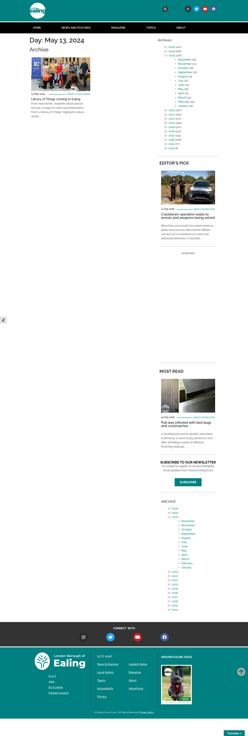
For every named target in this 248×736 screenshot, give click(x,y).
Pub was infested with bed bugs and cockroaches (186, 424)
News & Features (107, 664)
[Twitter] (197, 9)
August (182, 76)
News (87, 94)
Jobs (51, 681)
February (183, 101)
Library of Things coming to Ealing (55, 99)
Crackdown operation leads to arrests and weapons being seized (188, 216)
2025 (172, 51)
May (180, 89)
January (183, 106)
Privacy (102, 696)
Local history (105, 672)
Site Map (104, 656)
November (184, 63)
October (183, 68)
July (180, 80)
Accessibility (105, 688)
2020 (172, 122)
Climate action (74, 94)
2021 (171, 118)
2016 (172, 139)
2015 (171, 144)
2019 (171, 127)
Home (37, 27)
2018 (172, 131)
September (185, 72)
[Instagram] (188, 9)
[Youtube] (205, 9)
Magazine (118, 27)
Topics (151, 27)
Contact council (58, 693)
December (184, 59)
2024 (172, 55)
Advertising (136, 688)
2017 (171, 135)
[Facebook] (214, 9)
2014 (171, 148)
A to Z (52, 676)
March (182, 97)
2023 (172, 110)
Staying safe (208, 209)
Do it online (55, 687)
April (181, 93)
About (181, 27)
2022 (172, 114)
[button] (165, 9)
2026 (172, 47)
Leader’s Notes (138, 664)
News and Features (76, 27)
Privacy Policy (147, 712)
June (181, 84)
